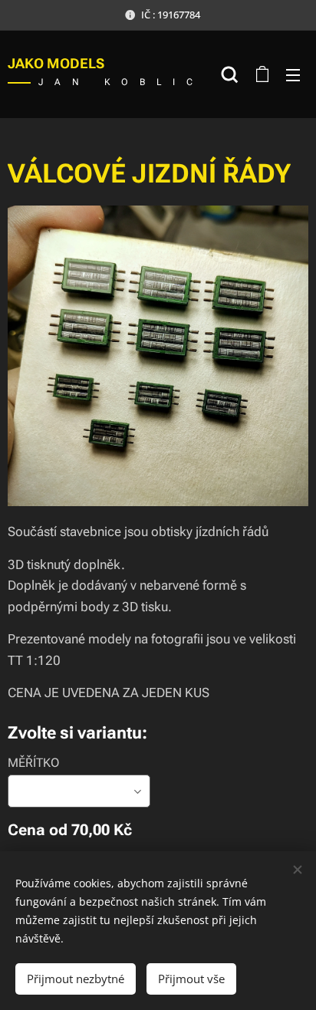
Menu (293, 74)
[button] (229, 74)
